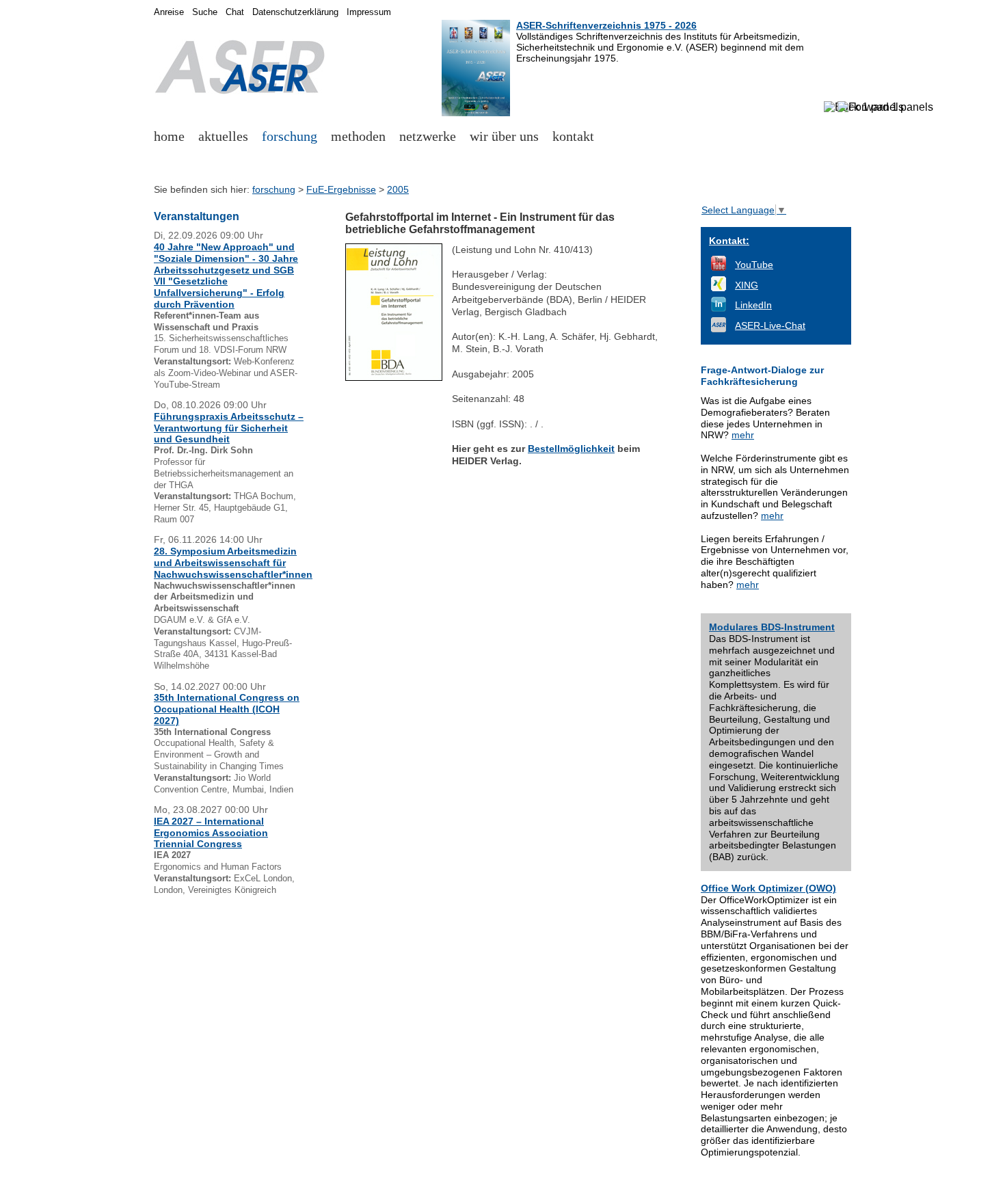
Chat (235, 12)
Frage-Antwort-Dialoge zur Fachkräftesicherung (762, 375)
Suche (204, 12)
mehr (743, 434)
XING (746, 285)
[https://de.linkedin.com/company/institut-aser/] (718, 308)
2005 (398, 189)
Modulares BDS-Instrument (772, 627)
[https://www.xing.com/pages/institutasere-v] (718, 287)
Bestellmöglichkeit (571, 448)
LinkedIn (753, 304)
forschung (289, 136)
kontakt (573, 136)
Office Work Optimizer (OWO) (768, 888)
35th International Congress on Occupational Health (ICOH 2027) (226, 709)
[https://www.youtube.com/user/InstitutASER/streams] (718, 267)
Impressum (369, 12)
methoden (358, 136)
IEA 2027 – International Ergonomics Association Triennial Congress (211, 833)
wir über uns (504, 136)
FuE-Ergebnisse (341, 189)
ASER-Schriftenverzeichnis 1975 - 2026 (606, 25)
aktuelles (223, 136)
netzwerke (427, 136)
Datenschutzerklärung (295, 12)
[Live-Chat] (718, 328)
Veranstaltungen (196, 216)
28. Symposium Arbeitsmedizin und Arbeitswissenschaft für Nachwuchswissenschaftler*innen (233, 563)
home (169, 136)
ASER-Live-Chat (770, 325)
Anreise (169, 12)
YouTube (754, 264)
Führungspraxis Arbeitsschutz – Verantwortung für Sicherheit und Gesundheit (229, 428)
